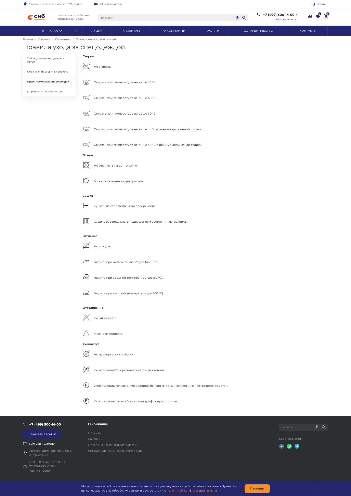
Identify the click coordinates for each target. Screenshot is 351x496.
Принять (257, 488)
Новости (94, 433)
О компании (98, 424)
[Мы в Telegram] (297, 446)
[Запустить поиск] (244, 17)
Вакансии (95, 439)
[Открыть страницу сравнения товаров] (310, 16)
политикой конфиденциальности (192, 490)
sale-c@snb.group (111, 3)
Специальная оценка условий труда (115, 451)
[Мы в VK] (281, 446)
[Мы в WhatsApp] (289, 446)
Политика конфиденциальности (112, 445)
